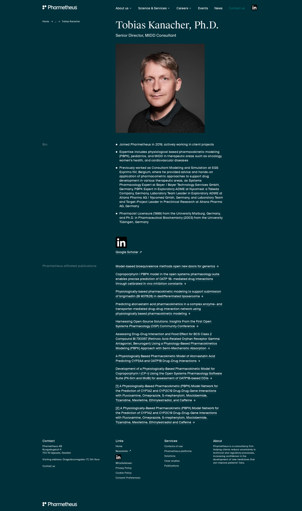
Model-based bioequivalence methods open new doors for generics (165, 266)
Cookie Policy (123, 472)
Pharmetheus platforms (178, 451)
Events (203, 8)
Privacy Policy (123, 468)
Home (45, 21)
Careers (182, 8)
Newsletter (122, 451)
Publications (171, 465)
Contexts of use (173, 446)
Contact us (237, 8)
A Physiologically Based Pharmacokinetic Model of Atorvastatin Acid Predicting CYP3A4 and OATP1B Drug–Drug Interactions (165, 358)
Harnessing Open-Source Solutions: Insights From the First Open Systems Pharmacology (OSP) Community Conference (163, 323)
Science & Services (152, 8)
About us (122, 8)
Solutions (169, 456)
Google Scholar (127, 252)
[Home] (65, 7)
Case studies (172, 460)
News (218, 8)
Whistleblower (124, 463)
